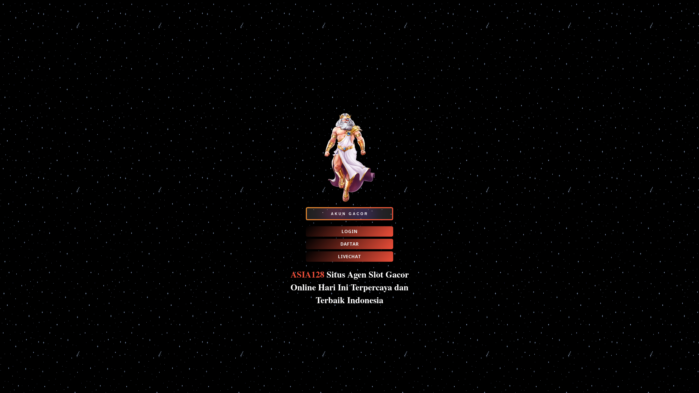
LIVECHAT (349, 257)
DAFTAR (349, 244)
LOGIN (350, 231)
